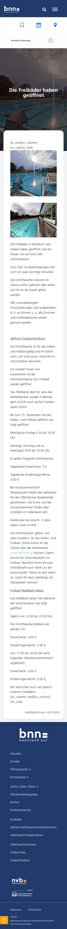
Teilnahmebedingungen (24, 794)
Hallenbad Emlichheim (23, 844)
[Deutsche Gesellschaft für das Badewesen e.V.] (22, 892)
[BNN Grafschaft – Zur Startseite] (33, 732)
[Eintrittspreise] (55, 25)
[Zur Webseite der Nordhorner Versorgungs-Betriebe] (19, 881)
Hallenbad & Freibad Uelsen (26, 835)
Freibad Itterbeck (20, 860)
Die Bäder (16, 819)
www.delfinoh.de (21, 553)
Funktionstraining (20, 810)
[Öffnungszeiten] (38, 25)
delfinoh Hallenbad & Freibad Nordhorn (33, 827)
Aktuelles (15, 753)
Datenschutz (34, 909)
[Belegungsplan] (22, 25)
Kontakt (15, 761)
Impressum (15, 909)
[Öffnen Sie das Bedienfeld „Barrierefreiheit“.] (4, 920)
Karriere (14, 802)
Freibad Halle (18, 852)
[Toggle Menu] (55, 9)
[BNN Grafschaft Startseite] (11, 9)
